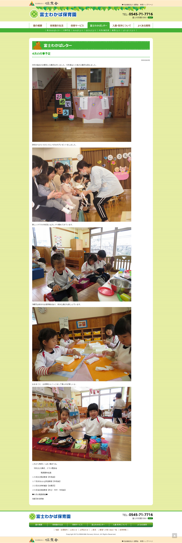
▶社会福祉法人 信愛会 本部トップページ (137, 5)
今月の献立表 (104, 30)
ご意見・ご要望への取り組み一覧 (104, 530)
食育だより (116, 30)
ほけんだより (91, 30)
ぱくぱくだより (129, 30)
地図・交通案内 (61, 530)
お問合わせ (84, 530)
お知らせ (73, 530)
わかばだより (78, 30)
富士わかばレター (54, 30)
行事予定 (66, 30)
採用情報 (123, 530)
